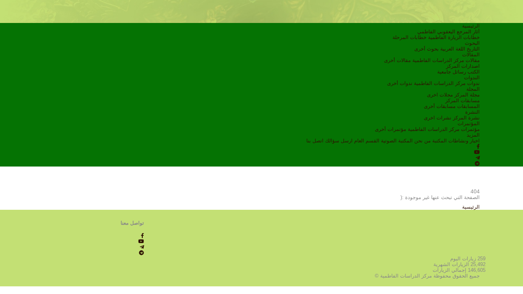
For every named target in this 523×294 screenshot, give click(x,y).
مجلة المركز (467, 95)
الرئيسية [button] (471, 207)
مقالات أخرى (397, 60)
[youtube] (477, 152)
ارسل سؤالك (339, 141)
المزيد (473, 135)
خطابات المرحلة (409, 37)
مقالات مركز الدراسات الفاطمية (446, 60)
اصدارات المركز (463, 66)
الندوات (472, 77)
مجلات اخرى (440, 95)
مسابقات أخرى (440, 106)
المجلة (473, 89)
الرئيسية (471, 26)
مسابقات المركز (462, 100)
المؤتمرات (469, 123)
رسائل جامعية (451, 72)
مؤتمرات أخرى (390, 129)
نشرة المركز (466, 118)
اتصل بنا (315, 141)
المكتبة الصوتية (397, 141)
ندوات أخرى (399, 83)
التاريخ (473, 49)
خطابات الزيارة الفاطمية (454, 37)
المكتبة (439, 141)
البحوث (472, 43)
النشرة (472, 112)
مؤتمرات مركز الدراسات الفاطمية (444, 129)
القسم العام (366, 141)
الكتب (473, 72)
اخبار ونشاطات (464, 141)
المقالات (471, 54)
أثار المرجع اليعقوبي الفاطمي (448, 31)
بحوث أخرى (426, 49)
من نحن (422, 141)
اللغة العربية (452, 49)
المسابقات (468, 106)
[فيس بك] (478, 146)
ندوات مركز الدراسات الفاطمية (447, 83)
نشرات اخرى (437, 118)
